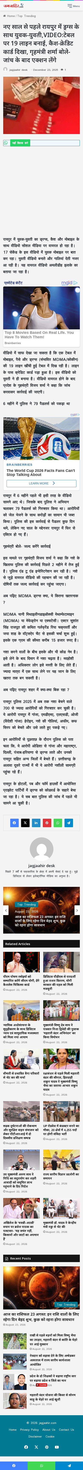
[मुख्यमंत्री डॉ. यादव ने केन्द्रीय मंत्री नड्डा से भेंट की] (61, 1208)
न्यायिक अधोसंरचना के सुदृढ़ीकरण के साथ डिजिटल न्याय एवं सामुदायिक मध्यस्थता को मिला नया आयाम (21, 1031)
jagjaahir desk (18, 69)
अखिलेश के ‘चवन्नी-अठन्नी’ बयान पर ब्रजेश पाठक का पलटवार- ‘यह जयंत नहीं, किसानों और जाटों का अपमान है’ (21, 1231)
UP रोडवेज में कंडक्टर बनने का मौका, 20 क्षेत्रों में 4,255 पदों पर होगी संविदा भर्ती (61, 1130)
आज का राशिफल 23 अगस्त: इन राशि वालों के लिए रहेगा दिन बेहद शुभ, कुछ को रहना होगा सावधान (40, 921)
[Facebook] (14, 823)
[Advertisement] (41, 189)
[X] (25, 823)
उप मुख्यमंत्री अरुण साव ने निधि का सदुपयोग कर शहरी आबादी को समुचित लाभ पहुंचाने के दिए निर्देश (19, 1180)
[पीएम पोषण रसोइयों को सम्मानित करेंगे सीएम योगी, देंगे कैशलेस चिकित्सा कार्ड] (21, 962)
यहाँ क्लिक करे (20, 143)
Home (10, 16)
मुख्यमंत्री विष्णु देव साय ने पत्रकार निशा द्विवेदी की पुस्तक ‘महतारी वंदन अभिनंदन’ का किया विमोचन (61, 1031)
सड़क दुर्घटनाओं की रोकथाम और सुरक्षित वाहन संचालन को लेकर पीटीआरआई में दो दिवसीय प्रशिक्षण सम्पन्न (21, 1132)
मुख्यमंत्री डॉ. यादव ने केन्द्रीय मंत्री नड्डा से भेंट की (59, 1225)
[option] (41, 910)
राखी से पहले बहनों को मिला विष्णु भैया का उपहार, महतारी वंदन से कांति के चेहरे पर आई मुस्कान (53, 1339)
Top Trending (26, 16)
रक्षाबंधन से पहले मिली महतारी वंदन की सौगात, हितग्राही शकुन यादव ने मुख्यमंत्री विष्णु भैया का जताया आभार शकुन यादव (61, 1081)
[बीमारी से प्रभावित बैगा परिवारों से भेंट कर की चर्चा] (21, 1059)
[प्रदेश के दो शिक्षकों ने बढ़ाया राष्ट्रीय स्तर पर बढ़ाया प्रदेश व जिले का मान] (15, 1382)
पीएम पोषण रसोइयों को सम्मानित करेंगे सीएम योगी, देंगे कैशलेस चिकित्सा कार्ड (21, 981)
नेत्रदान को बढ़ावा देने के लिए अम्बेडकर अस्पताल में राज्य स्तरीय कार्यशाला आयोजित (52, 1360)
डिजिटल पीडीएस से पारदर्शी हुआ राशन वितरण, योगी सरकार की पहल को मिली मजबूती (59, 983)
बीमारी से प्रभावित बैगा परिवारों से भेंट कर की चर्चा (21, 1075)
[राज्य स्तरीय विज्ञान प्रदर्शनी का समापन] (61, 1160)
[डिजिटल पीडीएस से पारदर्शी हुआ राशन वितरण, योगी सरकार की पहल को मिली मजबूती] (61, 962)
